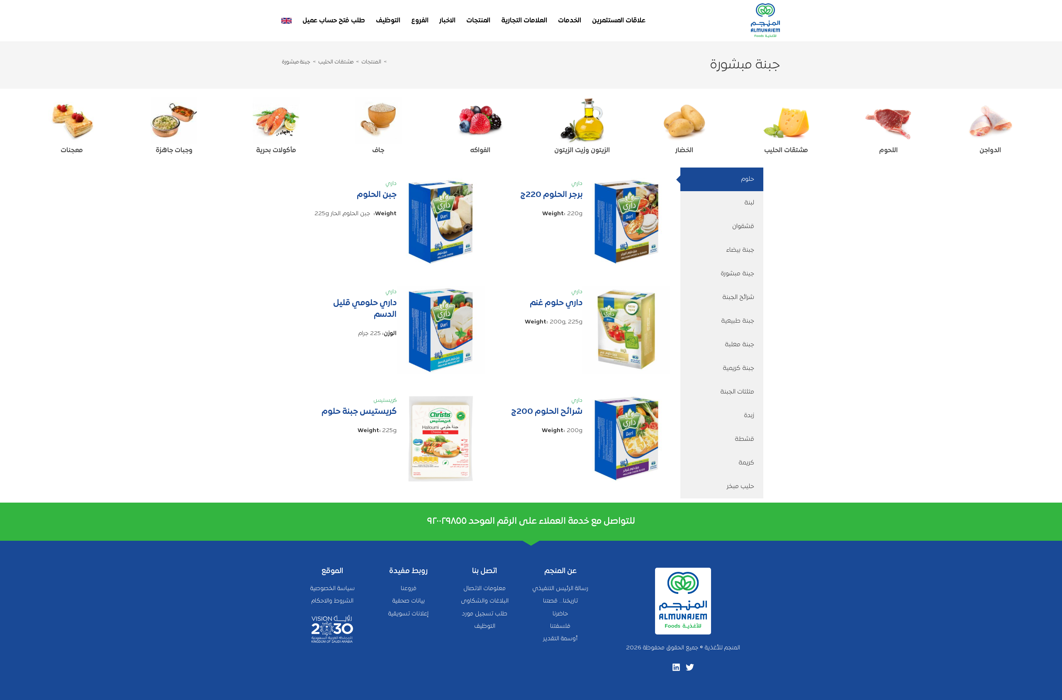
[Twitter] (690, 667)
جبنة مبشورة (296, 62)
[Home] (390, 62)
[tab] (721, 179)
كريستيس (385, 400)
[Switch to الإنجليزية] (286, 20)
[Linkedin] (676, 667)
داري (576, 183)
